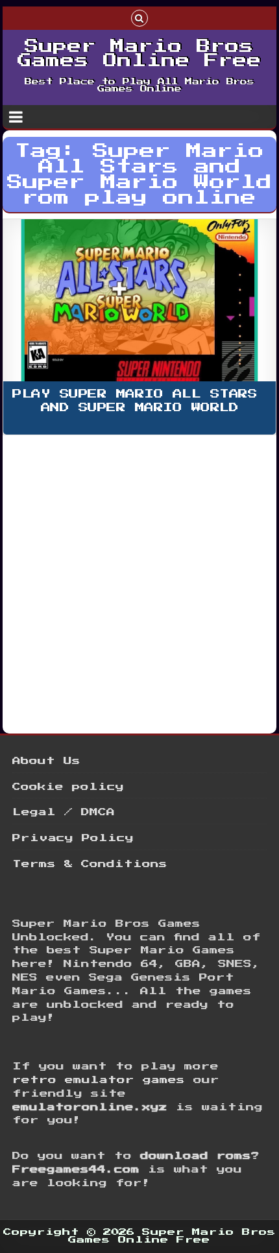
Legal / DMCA (63, 812)
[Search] (139, 17)
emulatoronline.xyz (89, 1107)
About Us (46, 761)
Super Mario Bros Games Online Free (139, 54)
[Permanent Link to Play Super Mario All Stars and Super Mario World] (139, 300)
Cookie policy (68, 787)
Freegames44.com (76, 1169)
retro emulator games (98, 1080)
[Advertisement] (139, 582)
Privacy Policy (73, 838)
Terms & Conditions (89, 864)
